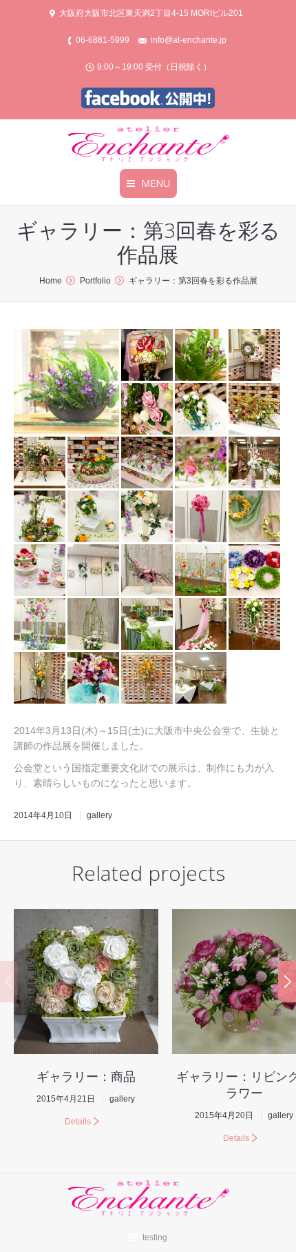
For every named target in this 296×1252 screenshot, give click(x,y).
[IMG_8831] (148, 571)
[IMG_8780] (148, 517)
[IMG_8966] (255, 571)
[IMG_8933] (255, 356)
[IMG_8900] (40, 679)
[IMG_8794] (255, 517)
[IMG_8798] (94, 571)
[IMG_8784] (202, 517)
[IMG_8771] (94, 517)
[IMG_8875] (148, 463)
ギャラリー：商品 (86, 1076)
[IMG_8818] (148, 625)
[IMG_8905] (202, 410)
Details (78, 1121)
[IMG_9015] (202, 679)
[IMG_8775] (40, 517)
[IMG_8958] (94, 679)
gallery (99, 815)
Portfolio (95, 281)
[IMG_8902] (255, 625)
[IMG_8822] (202, 571)
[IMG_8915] (255, 410)
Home (50, 281)
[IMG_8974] (67, 382)
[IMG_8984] (202, 356)
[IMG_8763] (40, 571)
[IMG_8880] (202, 463)
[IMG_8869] (94, 463)
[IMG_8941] (148, 410)
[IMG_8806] (40, 625)
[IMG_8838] (94, 625)
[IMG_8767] (255, 463)
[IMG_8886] (202, 625)
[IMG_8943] (148, 679)
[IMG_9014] (148, 356)
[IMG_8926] (40, 463)
